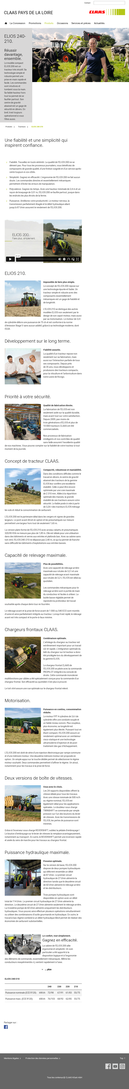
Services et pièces (80, 23)
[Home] (6, 23)
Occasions (62, 23)
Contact (87, 3)
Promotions (35, 23)
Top (121, 1058)
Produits (49, 23)
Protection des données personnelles (41, 1058)
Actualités (99, 23)
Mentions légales (11, 1058)
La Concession (17, 23)
